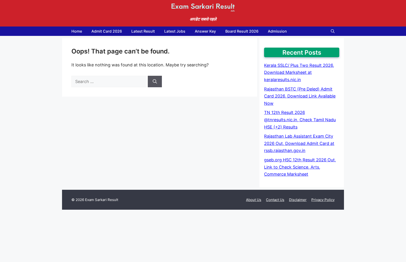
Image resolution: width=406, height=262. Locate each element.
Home (76, 31)
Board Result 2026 (241, 31)
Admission (277, 31)
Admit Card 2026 (106, 31)
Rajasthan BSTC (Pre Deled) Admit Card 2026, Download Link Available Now (300, 96)
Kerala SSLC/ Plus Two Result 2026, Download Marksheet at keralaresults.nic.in (299, 72)
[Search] (155, 81)
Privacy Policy (323, 199)
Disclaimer (298, 199)
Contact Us (275, 199)
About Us (253, 199)
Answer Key (205, 31)
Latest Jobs (174, 31)
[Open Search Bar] (332, 31)
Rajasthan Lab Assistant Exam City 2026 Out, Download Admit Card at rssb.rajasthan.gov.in (299, 143)
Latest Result (143, 31)
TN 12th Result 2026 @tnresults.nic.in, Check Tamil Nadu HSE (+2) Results (300, 119)
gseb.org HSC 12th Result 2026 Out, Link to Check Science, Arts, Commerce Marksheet (300, 167)
